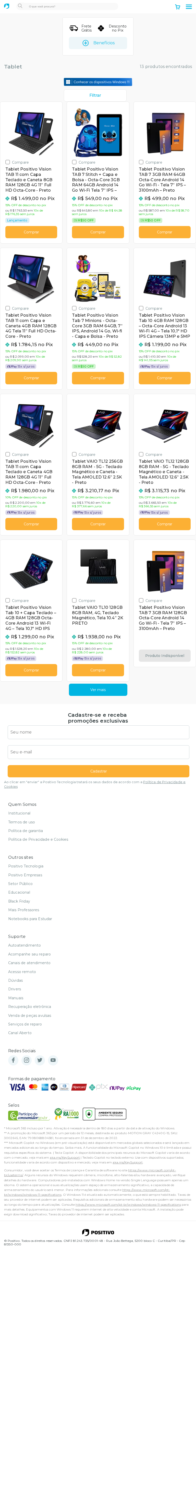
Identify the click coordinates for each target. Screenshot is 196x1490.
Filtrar (95, 95)
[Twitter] (39, 1060)
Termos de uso (21, 822)
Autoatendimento (24, 945)
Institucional (19, 813)
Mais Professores (23, 910)
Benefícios (104, 42)
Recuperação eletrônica (29, 1006)
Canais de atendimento (29, 963)
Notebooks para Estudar (30, 919)
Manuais (15, 998)
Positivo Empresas (25, 875)
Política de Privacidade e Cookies (38, 839)
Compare (20, 162)
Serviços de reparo (25, 1024)
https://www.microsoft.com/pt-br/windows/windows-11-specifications (128, 1204)
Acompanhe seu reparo (29, 954)
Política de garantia (25, 830)
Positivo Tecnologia (25, 866)
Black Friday (19, 901)
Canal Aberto (20, 1033)
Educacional (19, 892)
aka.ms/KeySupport (65, 1157)
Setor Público (20, 883)
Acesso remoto (22, 971)
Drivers (14, 989)
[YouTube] (53, 1060)
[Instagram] (26, 1060)
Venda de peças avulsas (29, 1015)
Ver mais (98, 689)
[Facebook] (13, 1060)
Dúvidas (15, 980)
